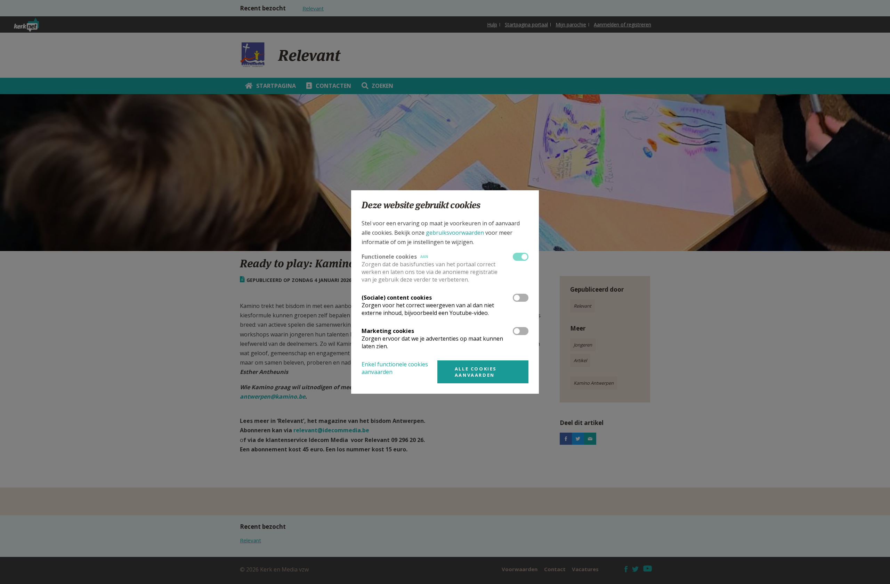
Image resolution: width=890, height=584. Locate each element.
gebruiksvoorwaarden (455, 232)
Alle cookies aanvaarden (476, 372)
